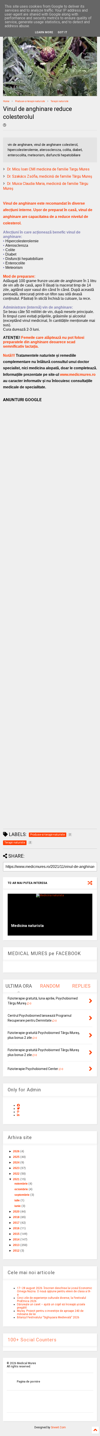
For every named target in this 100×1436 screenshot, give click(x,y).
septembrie (22, 1194)
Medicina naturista (27, 925)
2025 (16, 1157)
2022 (16, 1173)
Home (6, 101)
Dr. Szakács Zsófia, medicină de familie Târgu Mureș (49, 176)
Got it (62, 32)
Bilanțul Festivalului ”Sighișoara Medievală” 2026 (48, 1317)
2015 (16, 1234)
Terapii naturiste (59, 101)
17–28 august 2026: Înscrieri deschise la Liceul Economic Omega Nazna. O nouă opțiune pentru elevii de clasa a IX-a (54, 1291)
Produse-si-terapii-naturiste (30, 101)
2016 (16, 1228)
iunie (17, 1206)
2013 (16, 1245)
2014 (16, 1239)
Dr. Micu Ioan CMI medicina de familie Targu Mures (48, 169)
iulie (17, 1200)
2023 (16, 1168)
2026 (16, 1151)
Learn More (44, 32)
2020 (16, 1211)
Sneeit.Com (58, 1427)
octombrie (21, 1189)
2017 (16, 1222)
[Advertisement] (50, 615)
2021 (16, 1179)
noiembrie (21, 1183)
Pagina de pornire (28, 1381)
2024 (16, 1162)
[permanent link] (4, 125)
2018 (16, 1217)
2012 (16, 1250)
